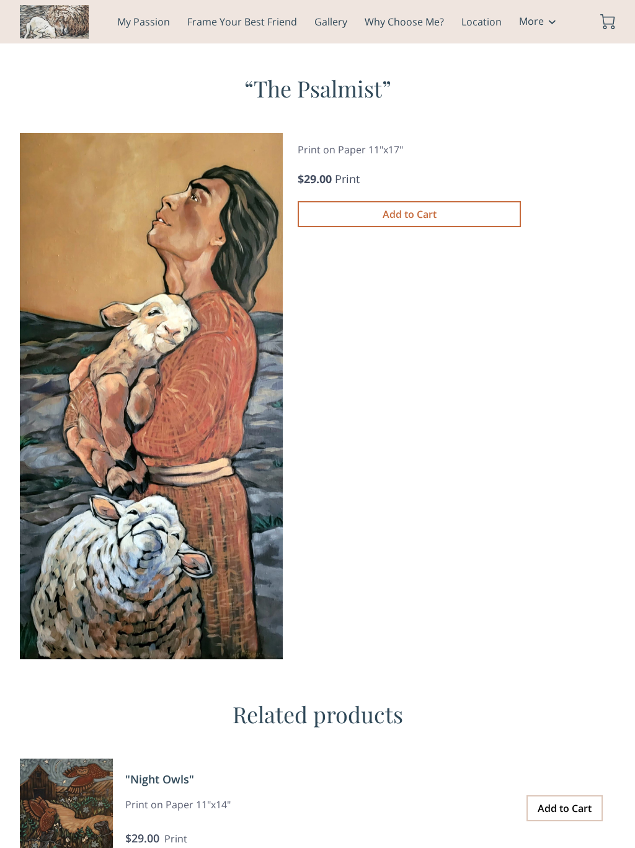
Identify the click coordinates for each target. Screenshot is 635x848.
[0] (607, 21)
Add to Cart (410, 214)
